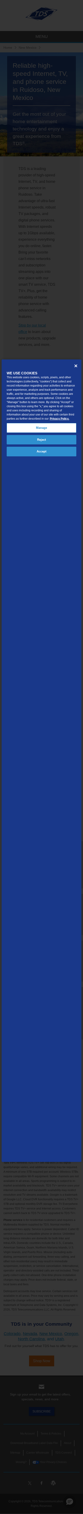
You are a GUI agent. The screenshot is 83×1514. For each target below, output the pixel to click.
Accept (42, 451)
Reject (41, 439)
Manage (41, 427)
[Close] (76, 366)
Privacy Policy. (59, 418)
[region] (41, 760)
